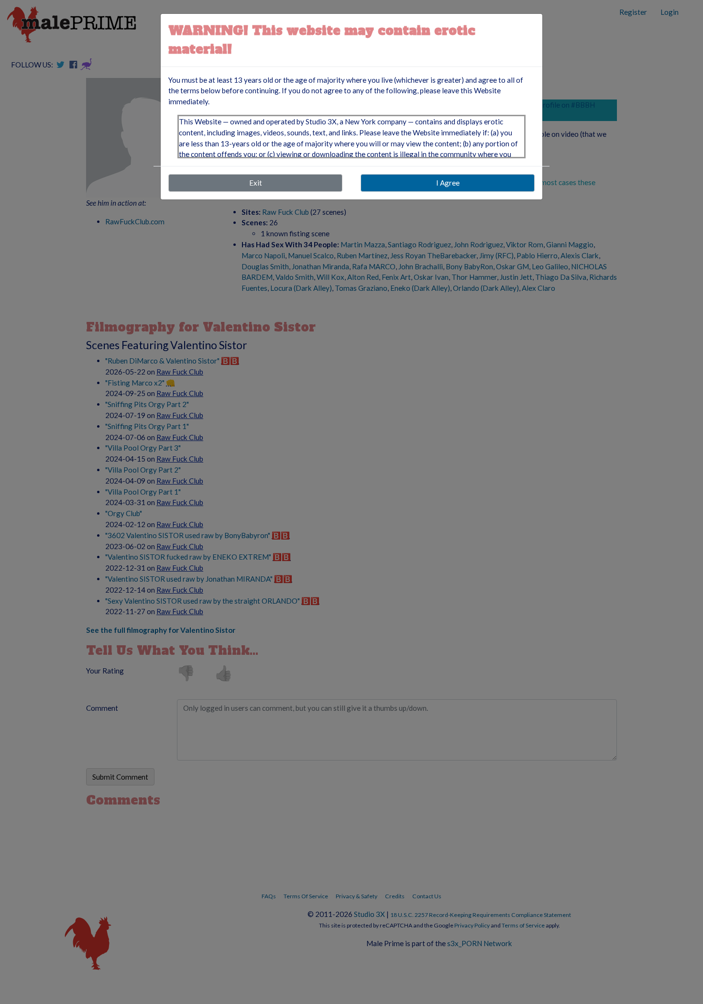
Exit (255, 182)
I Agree (448, 182)
